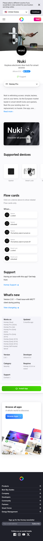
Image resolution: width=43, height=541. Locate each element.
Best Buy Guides (8, 490)
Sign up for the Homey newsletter (21, 520)
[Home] (21, 19)
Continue (35, 12)
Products (5, 486)
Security (6, 366)
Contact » (7, 377)
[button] (15, 12)
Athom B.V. (27, 357)
